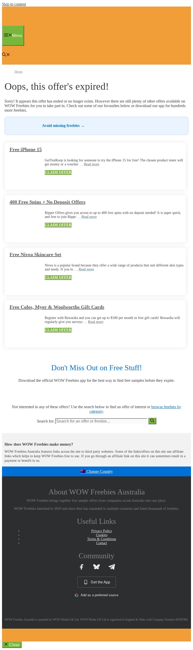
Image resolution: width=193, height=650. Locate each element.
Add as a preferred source (99, 595)
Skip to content (14, 4)
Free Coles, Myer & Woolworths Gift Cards (57, 307)
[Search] (152, 421)
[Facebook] (81, 567)
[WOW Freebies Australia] (14, 24)
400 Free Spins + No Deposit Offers (47, 202)
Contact (101, 543)
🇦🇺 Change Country (96, 471)
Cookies (101, 535)
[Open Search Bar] (6, 55)
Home (19, 71)
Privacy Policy (101, 531)
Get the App (100, 582)
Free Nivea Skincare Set (35, 254)
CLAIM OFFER (58, 172)
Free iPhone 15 (26, 149)
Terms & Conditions (101, 539)
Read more (91, 164)
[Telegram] (111, 567)
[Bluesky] (96, 567)
